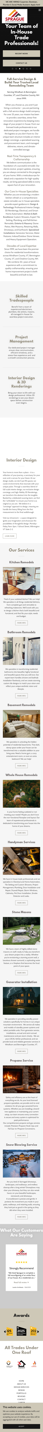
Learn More (9, 536)
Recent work (21, 54)
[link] (14, 10)
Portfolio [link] (22, 1393)
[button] (12, 68)
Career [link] (21, 1402)
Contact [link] (21, 1399)
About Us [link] (21, 1384)
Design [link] (21, 1390)
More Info (21, 623)
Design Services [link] (21, 1387)
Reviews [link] (21, 1396)
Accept (21, 1426)
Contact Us (21, 63)
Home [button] (21, 1381)
